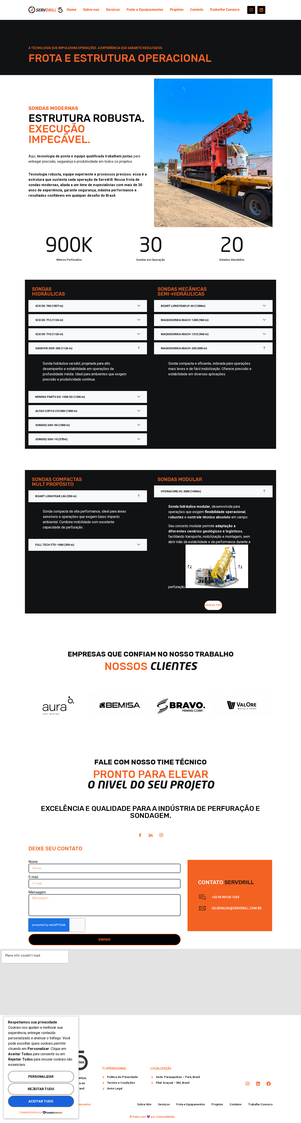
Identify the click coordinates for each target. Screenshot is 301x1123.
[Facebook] (140, 835)
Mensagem (37, 892)
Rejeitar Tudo (41, 1089)
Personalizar (41, 1077)
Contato (196, 9)
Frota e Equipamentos (144, 9)
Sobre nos (91, 9)
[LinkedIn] (150, 835)
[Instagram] (251, 10)
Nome (33, 862)
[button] (87, 306)
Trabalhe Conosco (224, 9)
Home (71, 9)
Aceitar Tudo (40, 1101)
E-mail (33, 877)
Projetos (176, 9)
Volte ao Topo (213, 605)
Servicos (113, 9)
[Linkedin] (261, 10)
